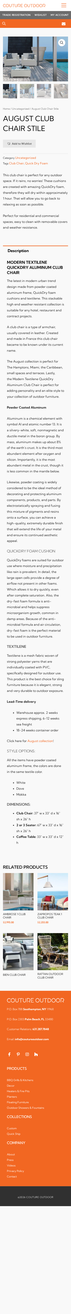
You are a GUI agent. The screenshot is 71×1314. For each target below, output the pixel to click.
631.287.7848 (41, 1029)
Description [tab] (18, 250)
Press (10, 1159)
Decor (10, 1085)
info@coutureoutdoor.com (32, 1039)
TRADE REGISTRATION (16, 14)
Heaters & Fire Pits (18, 1091)
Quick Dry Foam (36, 163)
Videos (11, 1165)
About (11, 1154)
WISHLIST (41, 14)
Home (6, 108)
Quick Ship (14, 1133)
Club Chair (16, 163)
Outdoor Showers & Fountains (25, 1107)
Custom (12, 1128)
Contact (12, 1176)
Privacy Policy (15, 1171)
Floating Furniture (18, 1102)
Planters (12, 1096)
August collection (40, 741)
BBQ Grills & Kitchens (20, 1080)
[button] (56, 5)
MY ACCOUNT (60, 14)
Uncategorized (20, 108)
